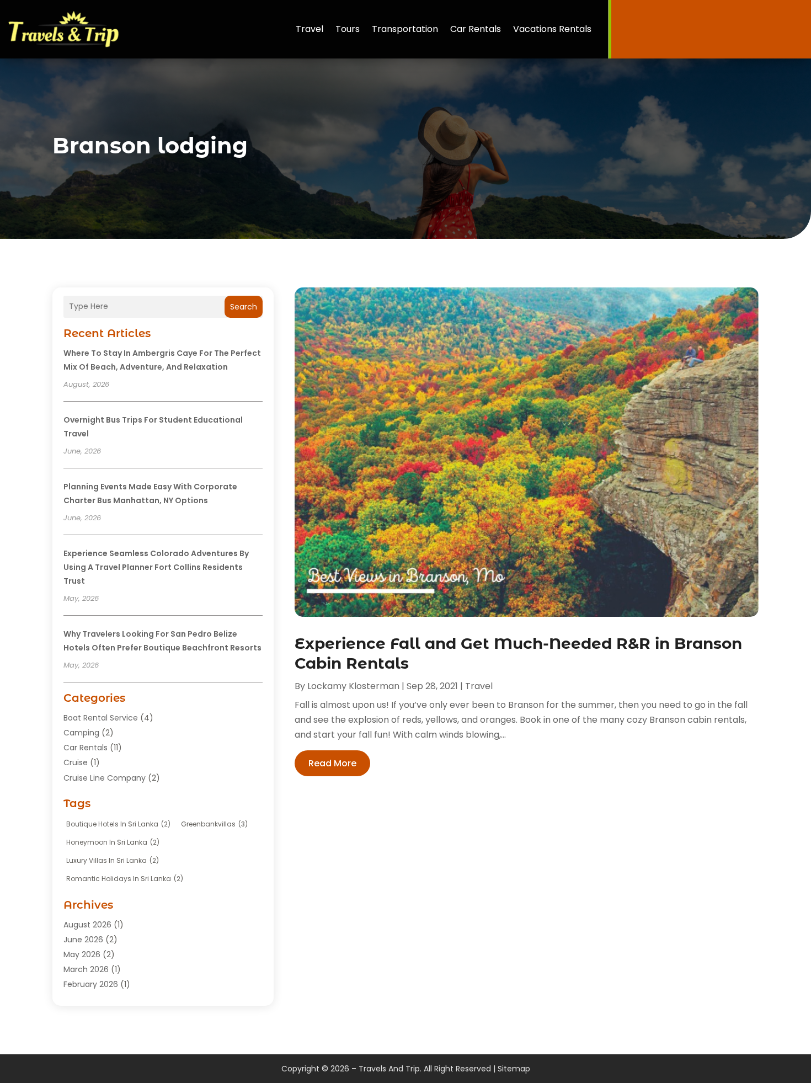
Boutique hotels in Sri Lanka (118, 824)
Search (243, 306)
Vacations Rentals (552, 29)
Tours (347, 29)
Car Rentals (475, 29)
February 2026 (90, 984)
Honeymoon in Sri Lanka (112, 842)
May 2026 (81, 954)
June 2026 (83, 939)
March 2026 (86, 969)
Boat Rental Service (100, 717)
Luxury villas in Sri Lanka (112, 860)
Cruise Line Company (104, 777)
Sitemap (514, 1068)
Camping (81, 732)
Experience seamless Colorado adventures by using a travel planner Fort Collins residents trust (156, 567)
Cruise (75, 762)
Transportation (405, 29)
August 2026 (87, 924)
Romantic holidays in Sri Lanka (124, 878)
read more (332, 763)
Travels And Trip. (390, 1068)
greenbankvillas (214, 824)
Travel (309, 29)
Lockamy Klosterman (353, 686)
